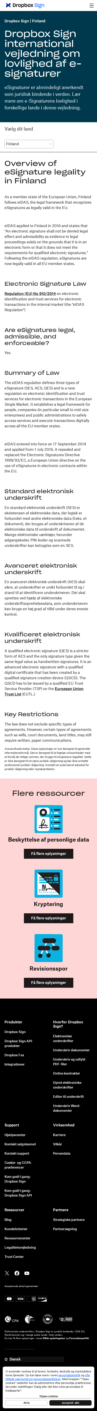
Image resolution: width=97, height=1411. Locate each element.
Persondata (61, 1153)
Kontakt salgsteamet (20, 1144)
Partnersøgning (65, 1229)
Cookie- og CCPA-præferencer (18, 1165)
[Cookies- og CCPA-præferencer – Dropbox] (48, 1387)
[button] (91, 5)
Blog (8, 1220)
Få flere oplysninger (48, 854)
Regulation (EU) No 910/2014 (30, 294)
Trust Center (14, 1257)
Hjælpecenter (15, 1135)
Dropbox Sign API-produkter (19, 1044)
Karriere (59, 1135)
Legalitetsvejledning (20, 1247)
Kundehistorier (16, 1229)
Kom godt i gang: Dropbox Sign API (18, 1193)
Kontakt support (17, 1153)
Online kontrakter (66, 1073)
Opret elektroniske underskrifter (67, 1085)
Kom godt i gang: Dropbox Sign (17, 1179)
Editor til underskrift (68, 1096)
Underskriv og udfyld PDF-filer (69, 1062)
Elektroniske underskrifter (63, 1039)
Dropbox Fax (14, 1055)
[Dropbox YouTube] (26, 1272)
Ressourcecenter (17, 1238)
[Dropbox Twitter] (7, 1272)
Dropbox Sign (17, 21)
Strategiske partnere (69, 1220)
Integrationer (15, 1064)
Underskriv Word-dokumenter (67, 1108)
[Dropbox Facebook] (16, 1272)
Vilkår (57, 1144)
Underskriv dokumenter (71, 1050)
